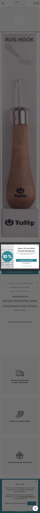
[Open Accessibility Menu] (35, 508)
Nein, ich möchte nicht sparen (26, 266)
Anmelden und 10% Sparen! (26, 260)
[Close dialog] (38, 246)
